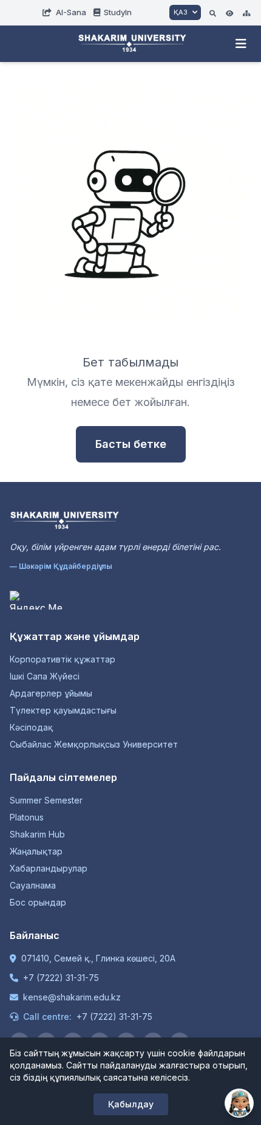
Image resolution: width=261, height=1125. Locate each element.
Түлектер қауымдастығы (63, 710)
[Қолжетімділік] (229, 12)
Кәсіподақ (31, 727)
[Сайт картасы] (246, 12)
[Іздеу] (212, 12)
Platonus (27, 817)
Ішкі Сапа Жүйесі (45, 676)
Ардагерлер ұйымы (51, 693)
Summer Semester (46, 800)
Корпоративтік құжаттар (62, 659)
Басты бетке (130, 444)
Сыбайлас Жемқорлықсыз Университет (94, 744)
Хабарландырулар (48, 868)
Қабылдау (131, 1104)
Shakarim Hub (37, 834)
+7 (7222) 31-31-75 (61, 977)
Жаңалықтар (36, 851)
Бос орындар (38, 902)
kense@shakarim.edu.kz (72, 997)
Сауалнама (33, 885)
